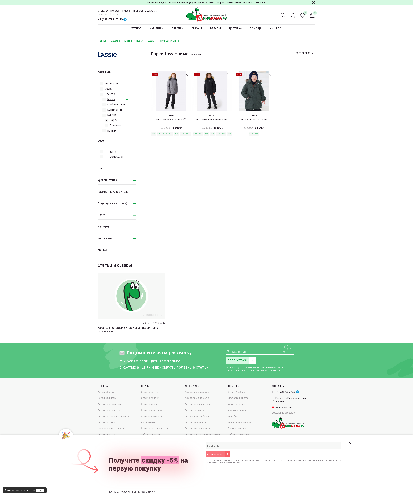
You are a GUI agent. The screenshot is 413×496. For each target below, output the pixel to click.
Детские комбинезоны (110, 404)
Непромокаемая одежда (111, 428)
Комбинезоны (116, 104)
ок (40, 490)
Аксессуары (112, 83)
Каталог (135, 28)
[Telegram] (125, 19)
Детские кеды (149, 404)
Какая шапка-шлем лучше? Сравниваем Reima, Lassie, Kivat (128, 329)
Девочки (177, 28)
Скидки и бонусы (237, 410)
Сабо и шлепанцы (151, 434)
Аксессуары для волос (197, 392)
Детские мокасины (151, 416)
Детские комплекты (109, 410)
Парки (139, 41)
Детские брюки (106, 392)
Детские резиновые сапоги (156, 428)
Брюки (111, 99)
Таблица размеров (238, 434)
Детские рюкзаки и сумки (199, 428)
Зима (113, 151)
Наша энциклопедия (239, 422)
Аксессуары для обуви (197, 398)
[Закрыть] (313, 3)
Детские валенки (150, 398)
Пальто (112, 130)
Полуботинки (148, 422)
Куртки (128, 41)
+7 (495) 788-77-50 (110, 19)
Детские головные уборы (198, 404)
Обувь (108, 89)
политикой (270, 368)
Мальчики (156, 28)
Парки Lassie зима (169, 41)
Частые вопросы (237, 428)
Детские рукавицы (195, 422)
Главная (102, 41)
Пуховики (115, 125)
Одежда (115, 41)
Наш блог (276, 28)
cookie (31, 490)
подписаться (215, 454)
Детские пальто (106, 434)
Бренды (215, 28)
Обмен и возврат (237, 404)
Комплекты (114, 109)
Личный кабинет (237, 392)
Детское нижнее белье (197, 416)
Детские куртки (106, 422)
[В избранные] (187, 74)
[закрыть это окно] (350, 443)
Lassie (151, 41)
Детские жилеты (107, 398)
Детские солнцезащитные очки (202, 434)
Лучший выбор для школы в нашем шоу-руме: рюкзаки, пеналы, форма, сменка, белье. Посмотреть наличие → (206, 2)
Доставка (235, 28)
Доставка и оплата (238, 398)
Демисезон (117, 156)
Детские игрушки (194, 410)
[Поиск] (283, 15)
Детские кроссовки (151, 410)
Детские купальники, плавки (113, 416)
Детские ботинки (150, 392)
